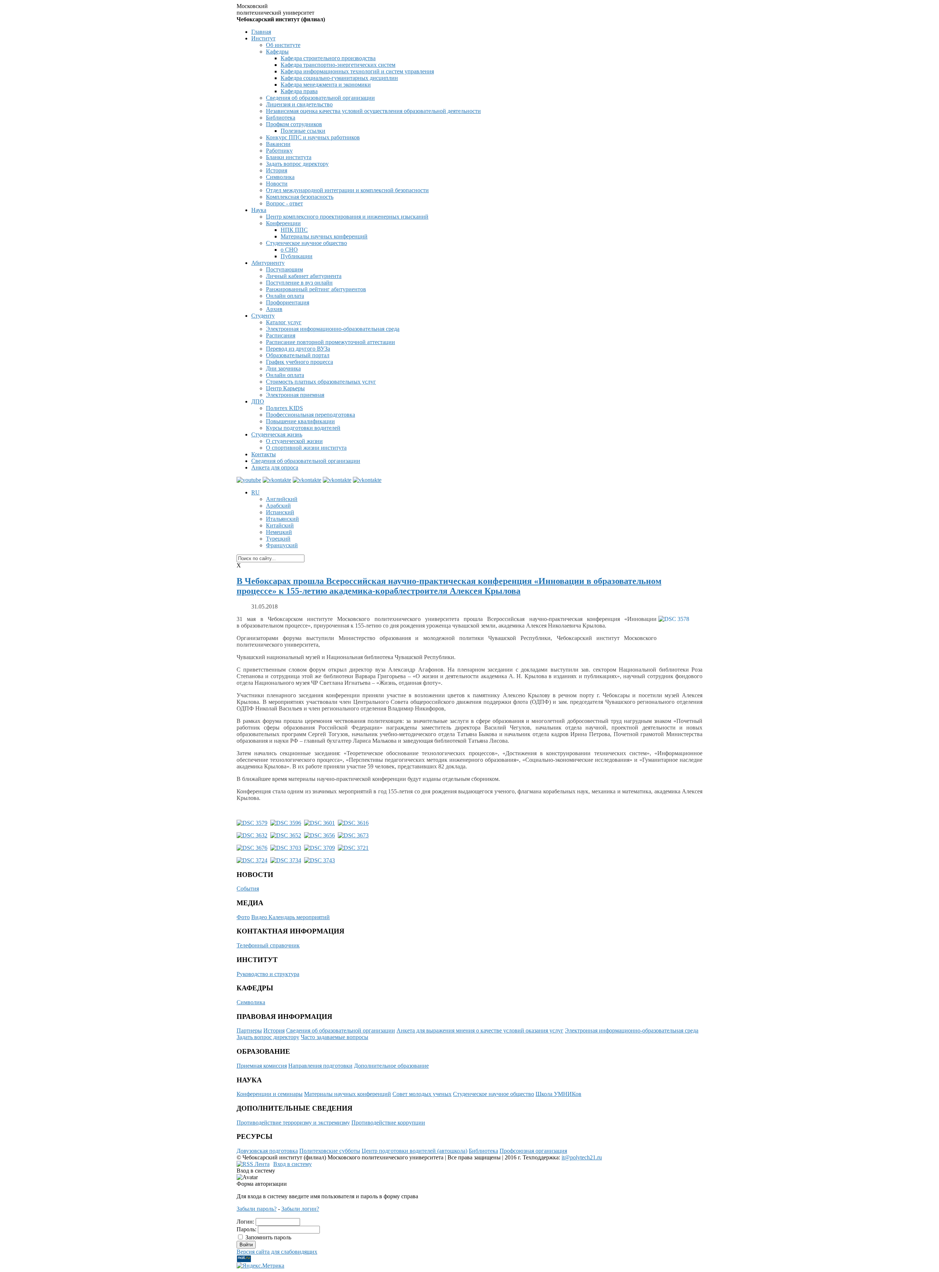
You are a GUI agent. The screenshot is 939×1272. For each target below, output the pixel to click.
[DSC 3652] (285, 835)
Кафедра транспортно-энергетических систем (338, 65)
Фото (243, 917)
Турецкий (278, 539)
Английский (281, 499)
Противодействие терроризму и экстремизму (293, 1122)
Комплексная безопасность (299, 197)
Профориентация (287, 302)
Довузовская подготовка (267, 1151)
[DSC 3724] (252, 860)
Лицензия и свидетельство (299, 104)
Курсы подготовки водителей (303, 428)
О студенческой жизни (294, 441)
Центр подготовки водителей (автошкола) (414, 1151)
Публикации (297, 256)
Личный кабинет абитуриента (303, 276)
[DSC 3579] (252, 823)
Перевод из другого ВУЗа (298, 349)
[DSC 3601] (319, 823)
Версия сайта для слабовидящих (277, 1252)
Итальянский (282, 519)
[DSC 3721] (353, 848)
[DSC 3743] (319, 860)
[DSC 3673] (353, 835)
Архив (274, 309)
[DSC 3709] (319, 848)
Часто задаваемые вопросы (334, 1037)
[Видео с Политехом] (249, 480)
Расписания (280, 335)
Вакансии (278, 144)
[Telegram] (307, 480)
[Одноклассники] (367, 480)
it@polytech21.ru (582, 1157)
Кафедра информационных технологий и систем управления (357, 71)
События (248, 888)
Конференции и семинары (270, 1094)
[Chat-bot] (337, 480)
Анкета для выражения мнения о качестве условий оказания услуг (480, 1030)
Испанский (280, 512)
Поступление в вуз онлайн (299, 282)
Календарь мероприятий (299, 917)
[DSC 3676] (252, 848)
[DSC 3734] (285, 860)
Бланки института (288, 157)
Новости (277, 183)
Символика (280, 177)
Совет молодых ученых (422, 1094)
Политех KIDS (284, 408)
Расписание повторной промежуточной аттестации (330, 342)
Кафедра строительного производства (328, 58)
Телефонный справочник (268, 945)
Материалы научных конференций (324, 236)
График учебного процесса (299, 362)
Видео (259, 917)
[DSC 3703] (285, 848)
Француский (282, 545)
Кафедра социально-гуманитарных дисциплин (339, 78)
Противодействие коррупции (388, 1122)
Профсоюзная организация (533, 1151)
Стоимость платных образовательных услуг (321, 382)
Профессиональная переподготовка (310, 415)
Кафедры (277, 51)
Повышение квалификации (300, 421)
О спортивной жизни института (306, 448)
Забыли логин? (300, 1209)
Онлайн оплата (285, 296)
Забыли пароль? (257, 1209)
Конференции (283, 223)
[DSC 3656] (319, 835)
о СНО (289, 249)
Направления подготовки (320, 1066)
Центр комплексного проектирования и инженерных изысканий (347, 216)
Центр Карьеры (285, 388)
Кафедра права (299, 91)
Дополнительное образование (391, 1066)
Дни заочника (283, 368)
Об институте (283, 45)
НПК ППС (294, 230)
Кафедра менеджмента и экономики (326, 84)
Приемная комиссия (262, 1066)
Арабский (278, 505)
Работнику (279, 150)
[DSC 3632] (252, 835)
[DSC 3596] (285, 823)
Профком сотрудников (294, 124)
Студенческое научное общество (306, 243)
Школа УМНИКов (558, 1094)
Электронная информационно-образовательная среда (332, 329)
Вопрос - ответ (284, 203)
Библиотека (280, 117)
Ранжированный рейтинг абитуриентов (316, 289)
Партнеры (249, 1030)
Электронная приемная (295, 395)
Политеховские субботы (329, 1151)
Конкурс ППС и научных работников (313, 137)
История (276, 170)
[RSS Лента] (253, 1164)
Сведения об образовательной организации (320, 98)
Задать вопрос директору (297, 164)
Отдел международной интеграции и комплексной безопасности (347, 190)
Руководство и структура (268, 974)
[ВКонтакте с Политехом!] (277, 480)
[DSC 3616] (353, 823)
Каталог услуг (284, 322)
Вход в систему (292, 1164)
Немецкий (279, 532)
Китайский (280, 525)
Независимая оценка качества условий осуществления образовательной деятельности (373, 111)
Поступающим (284, 269)
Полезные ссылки (303, 131)
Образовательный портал (297, 355)
